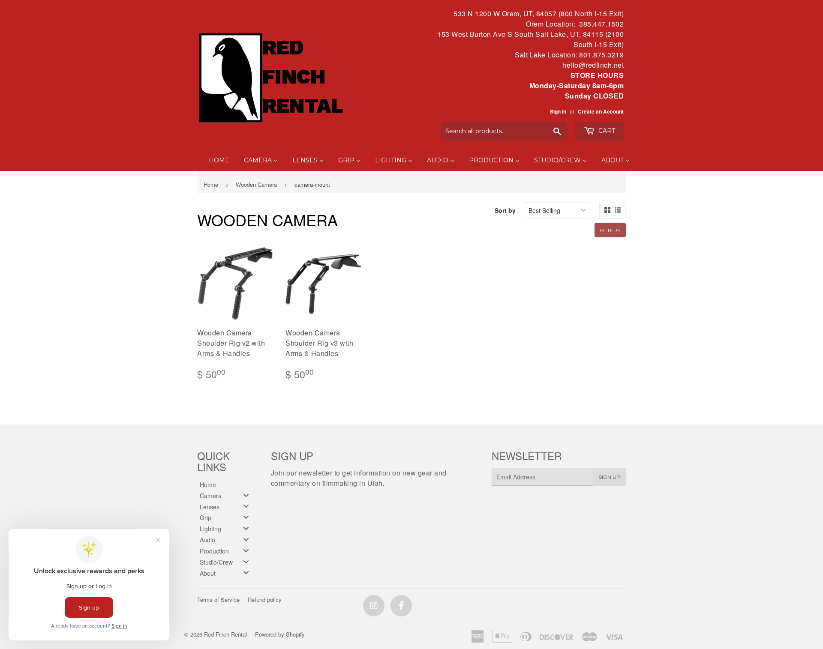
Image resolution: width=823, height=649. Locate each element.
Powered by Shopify (280, 634)
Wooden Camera (256, 184)
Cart (606, 131)
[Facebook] (401, 605)
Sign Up (609, 477)
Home (211, 184)
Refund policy (265, 599)
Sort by (505, 210)
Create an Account (601, 111)
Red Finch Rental (225, 634)
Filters (610, 230)
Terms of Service (218, 599)
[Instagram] (373, 605)
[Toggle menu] (246, 494)
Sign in (558, 111)
